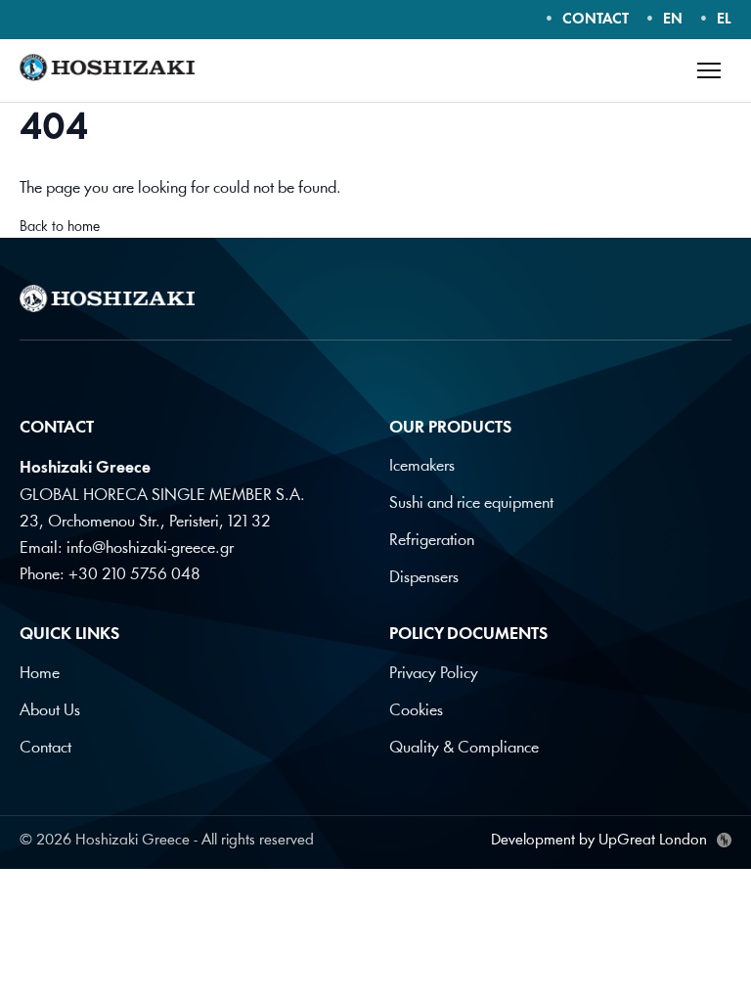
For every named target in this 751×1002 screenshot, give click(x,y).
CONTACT (595, 20)
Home (40, 673)
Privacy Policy (433, 673)
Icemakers (422, 466)
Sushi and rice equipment (471, 503)
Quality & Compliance (464, 748)
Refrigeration (431, 540)
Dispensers (424, 577)
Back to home (60, 227)
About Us (50, 711)
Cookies (416, 711)
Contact (45, 748)
